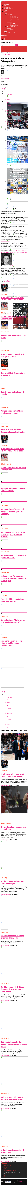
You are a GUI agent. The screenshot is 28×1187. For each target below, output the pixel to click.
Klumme (9, 28)
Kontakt (6, 1167)
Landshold (9, 22)
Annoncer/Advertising (10, 1170)
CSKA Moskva (16, 251)
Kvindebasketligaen (8, 8)
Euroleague (24, 251)
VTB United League (22, 252)
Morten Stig (13, 29)
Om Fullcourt (7, 1165)
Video (5, 11)
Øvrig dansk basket (11, 26)
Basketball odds (11, 32)
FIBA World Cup (14, 23)
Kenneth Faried (12, 252)
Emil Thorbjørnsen (5, 785)
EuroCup (12, 20)
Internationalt (10, 14)
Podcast (6, 10)
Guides (5, 31)
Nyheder (6, 13)
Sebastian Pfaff (5, 78)
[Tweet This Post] (15, 691)
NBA (5, 5)
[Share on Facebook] (15, 690)
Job (5, 1168)
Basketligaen (7, 4)
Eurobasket (13, 16)
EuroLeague (7, 7)
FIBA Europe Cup (14, 17)
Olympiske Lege (14, 25)
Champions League (15, 19)
